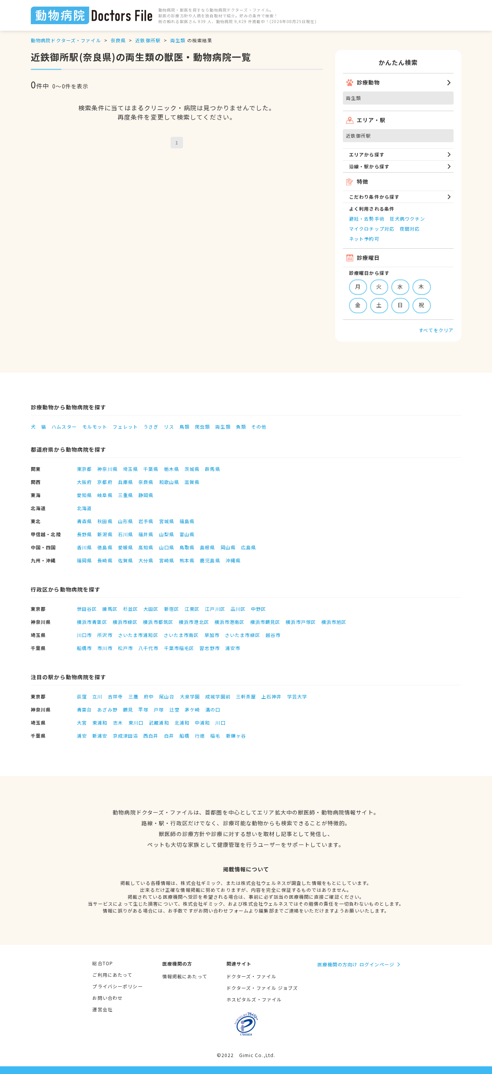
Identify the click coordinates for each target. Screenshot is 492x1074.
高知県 (145, 547)
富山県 (187, 534)
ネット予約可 (364, 238)
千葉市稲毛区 (179, 648)
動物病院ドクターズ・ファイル (66, 40)
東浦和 (99, 722)
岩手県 (145, 521)
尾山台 (166, 696)
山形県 (125, 521)
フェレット (125, 426)
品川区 (238, 608)
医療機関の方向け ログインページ (356, 964)
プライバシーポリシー (117, 986)
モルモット (95, 426)
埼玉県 (130, 469)
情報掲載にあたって (184, 976)
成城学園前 (218, 696)
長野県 (84, 534)
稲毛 (215, 735)
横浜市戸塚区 (301, 621)
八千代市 (148, 648)
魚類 (241, 426)
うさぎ (150, 426)
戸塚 (159, 709)
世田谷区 (87, 608)
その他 (258, 426)
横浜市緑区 (125, 621)
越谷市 (273, 635)
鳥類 (184, 426)
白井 (169, 735)
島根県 (207, 547)
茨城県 (191, 469)
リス (169, 426)
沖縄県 (233, 560)
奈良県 (118, 40)
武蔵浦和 (159, 722)
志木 (118, 722)
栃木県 (171, 469)
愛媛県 (125, 547)
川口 (220, 722)
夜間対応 (410, 228)
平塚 (143, 709)
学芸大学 (297, 696)
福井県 (145, 534)
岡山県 (228, 547)
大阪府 (84, 482)
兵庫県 (125, 482)
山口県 (166, 547)
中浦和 (202, 722)
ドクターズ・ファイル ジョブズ (262, 987)
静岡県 (145, 495)
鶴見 (128, 709)
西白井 (150, 735)
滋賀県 (191, 482)
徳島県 (104, 547)
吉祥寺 (115, 696)
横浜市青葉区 (92, 621)
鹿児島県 (210, 560)
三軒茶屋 (246, 696)
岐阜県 (104, 495)
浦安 (82, 735)
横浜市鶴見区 (265, 621)
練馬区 (109, 608)
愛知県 (84, 495)
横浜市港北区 (194, 621)
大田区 (150, 608)
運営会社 (102, 1009)
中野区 (258, 608)
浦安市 (232, 648)
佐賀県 (125, 560)
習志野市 (209, 648)
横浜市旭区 (334, 621)
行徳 (200, 735)
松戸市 (125, 648)
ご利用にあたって (112, 974)
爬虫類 (202, 426)
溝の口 (212, 709)
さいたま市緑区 (242, 635)
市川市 (104, 648)
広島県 (248, 547)
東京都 (84, 469)
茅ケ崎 (192, 709)
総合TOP (102, 963)
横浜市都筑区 (158, 621)
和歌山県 (169, 482)
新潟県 (104, 534)
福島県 (187, 521)
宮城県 (166, 521)
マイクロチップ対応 (371, 228)
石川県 (125, 534)
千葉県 (150, 469)
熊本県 (187, 560)
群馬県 (212, 469)
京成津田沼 (125, 735)
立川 (97, 696)
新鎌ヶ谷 (236, 735)
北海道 (84, 508)
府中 (149, 696)
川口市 (84, 635)
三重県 (125, 495)
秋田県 (104, 521)
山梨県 (166, 534)
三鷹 (133, 696)
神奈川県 (107, 469)
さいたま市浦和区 (138, 635)
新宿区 (171, 608)
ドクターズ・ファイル (251, 976)
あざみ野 (107, 709)
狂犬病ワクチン (407, 218)
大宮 (82, 722)
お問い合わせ (107, 997)
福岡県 (84, 560)
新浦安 (99, 735)
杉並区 (130, 608)
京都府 (104, 482)
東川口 (135, 722)
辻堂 (175, 709)
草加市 (211, 635)
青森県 (84, 521)
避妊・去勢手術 (366, 218)
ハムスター (64, 426)
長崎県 (104, 560)
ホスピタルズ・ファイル (254, 999)
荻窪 (82, 696)
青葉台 (84, 709)
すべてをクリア (436, 330)
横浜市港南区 (229, 621)
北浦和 (182, 722)
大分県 (145, 560)
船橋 (184, 735)
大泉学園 (190, 696)
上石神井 (271, 696)
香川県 (84, 547)
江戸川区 (215, 608)
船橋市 (84, 648)
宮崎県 (166, 560)
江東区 (191, 608)
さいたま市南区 (181, 635)
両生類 (177, 40)
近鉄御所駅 (148, 40)
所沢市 (104, 635)
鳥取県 (187, 547)
